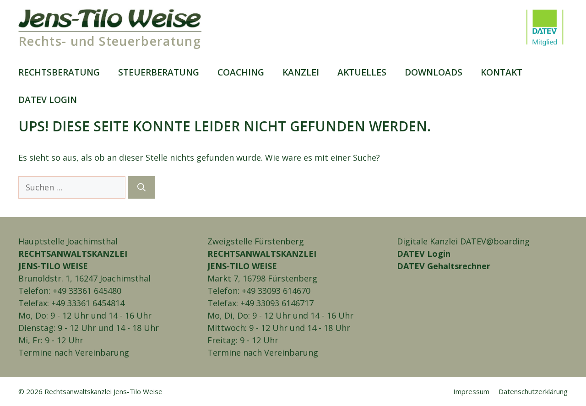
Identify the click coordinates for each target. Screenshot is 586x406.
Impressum (471, 391)
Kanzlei (300, 72)
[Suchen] (141, 187)
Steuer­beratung (158, 72)
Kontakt (501, 72)
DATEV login (47, 99)
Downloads (433, 72)
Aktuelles (361, 72)
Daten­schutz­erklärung (533, 391)
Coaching (240, 72)
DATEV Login (423, 253)
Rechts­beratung (59, 72)
